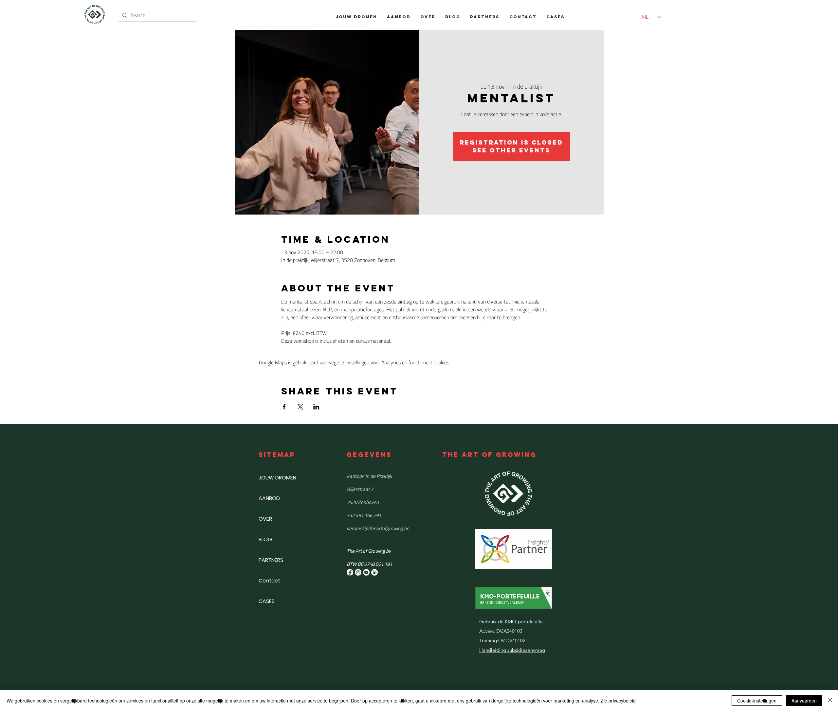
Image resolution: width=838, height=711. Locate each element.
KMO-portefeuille (524, 621)
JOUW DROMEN (277, 477)
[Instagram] (358, 572)
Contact (269, 580)
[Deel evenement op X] (300, 406)
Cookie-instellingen (756, 700)
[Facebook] (350, 572)
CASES (267, 601)
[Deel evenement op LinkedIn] (316, 406)
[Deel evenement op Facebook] (284, 406)
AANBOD (269, 498)
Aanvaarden (804, 700)
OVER (265, 519)
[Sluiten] (830, 700)
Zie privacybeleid (618, 700)
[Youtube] (366, 572)
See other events (511, 150)
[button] (398, 17)
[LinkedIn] (374, 572)
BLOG (265, 539)
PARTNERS (271, 560)
